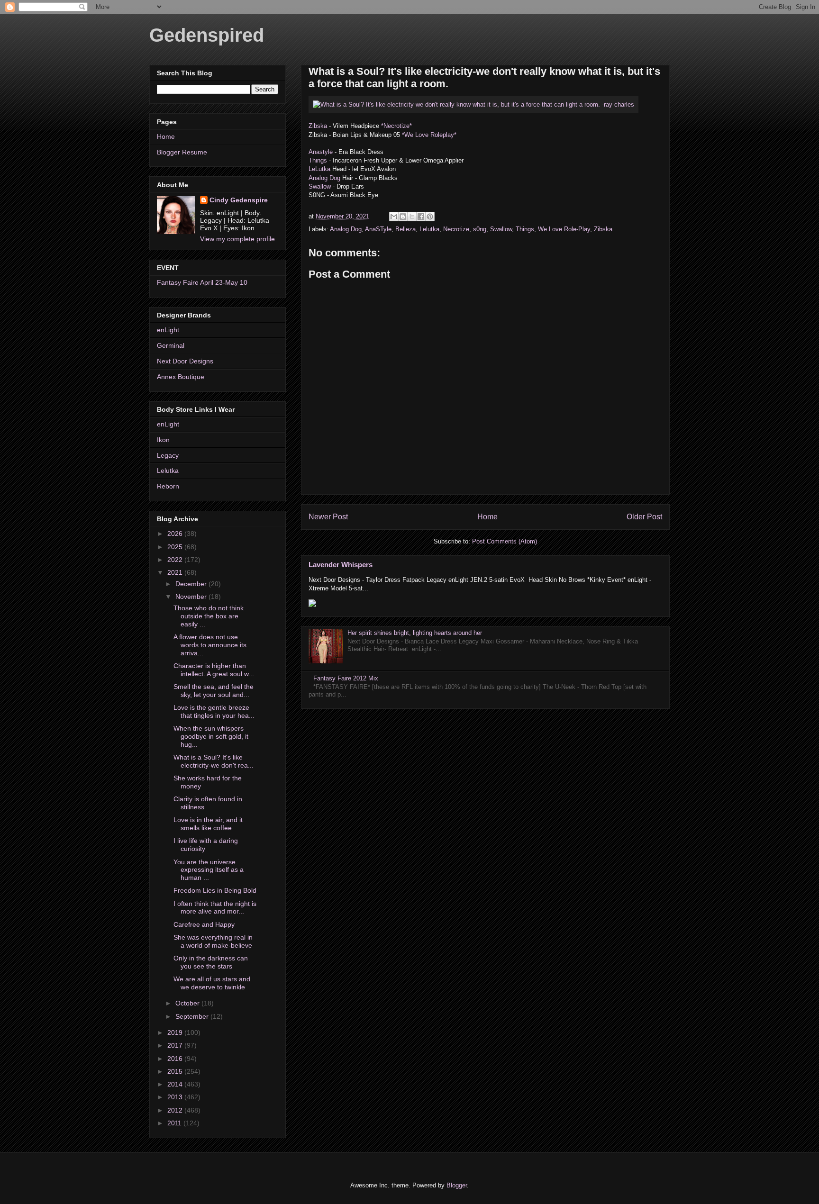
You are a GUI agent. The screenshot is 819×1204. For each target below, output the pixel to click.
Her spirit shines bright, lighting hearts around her (414, 632)
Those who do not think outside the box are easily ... (208, 616)
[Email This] (394, 216)
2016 (175, 1058)
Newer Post (328, 517)
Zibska (318, 125)
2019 (175, 1032)
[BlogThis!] (403, 216)
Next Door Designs (185, 361)
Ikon (163, 440)
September (192, 1016)
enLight (168, 330)
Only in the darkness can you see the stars (210, 962)
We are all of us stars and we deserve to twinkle (211, 983)
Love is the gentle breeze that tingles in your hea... (214, 711)
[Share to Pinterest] (430, 216)
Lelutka (429, 229)
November (192, 596)
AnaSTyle (378, 229)
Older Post (644, 517)
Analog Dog (324, 177)
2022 (175, 559)
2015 (175, 1071)
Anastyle (322, 151)
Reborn (168, 486)
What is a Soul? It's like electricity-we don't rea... (213, 761)
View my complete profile (237, 239)
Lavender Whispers (341, 565)
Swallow (321, 186)
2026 (175, 533)
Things (318, 160)
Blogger (456, 1185)
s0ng (479, 229)
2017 (175, 1045)
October (188, 1003)
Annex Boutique (180, 376)
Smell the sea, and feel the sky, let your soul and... (213, 690)
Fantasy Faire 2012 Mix (345, 678)
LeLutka (319, 168)
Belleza (405, 229)
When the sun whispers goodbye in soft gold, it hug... (210, 736)
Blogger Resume (182, 152)
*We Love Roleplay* (429, 134)
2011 (175, 1123)
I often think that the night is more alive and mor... (214, 907)
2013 (175, 1097)
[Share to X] (412, 216)
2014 (175, 1084)
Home (487, 517)
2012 (175, 1110)
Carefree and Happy (204, 924)
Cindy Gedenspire (238, 200)
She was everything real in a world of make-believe (213, 941)
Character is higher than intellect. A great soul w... (213, 670)
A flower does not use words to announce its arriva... (209, 645)
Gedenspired (206, 35)
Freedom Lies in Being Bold (214, 890)
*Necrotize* (396, 125)
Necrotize (456, 229)
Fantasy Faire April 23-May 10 (202, 282)
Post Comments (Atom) (504, 541)
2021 (175, 572)
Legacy (168, 455)
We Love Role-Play (564, 229)
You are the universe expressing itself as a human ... (208, 870)
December (192, 584)
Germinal (170, 345)
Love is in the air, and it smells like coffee (208, 824)
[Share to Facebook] (421, 216)
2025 (175, 547)
